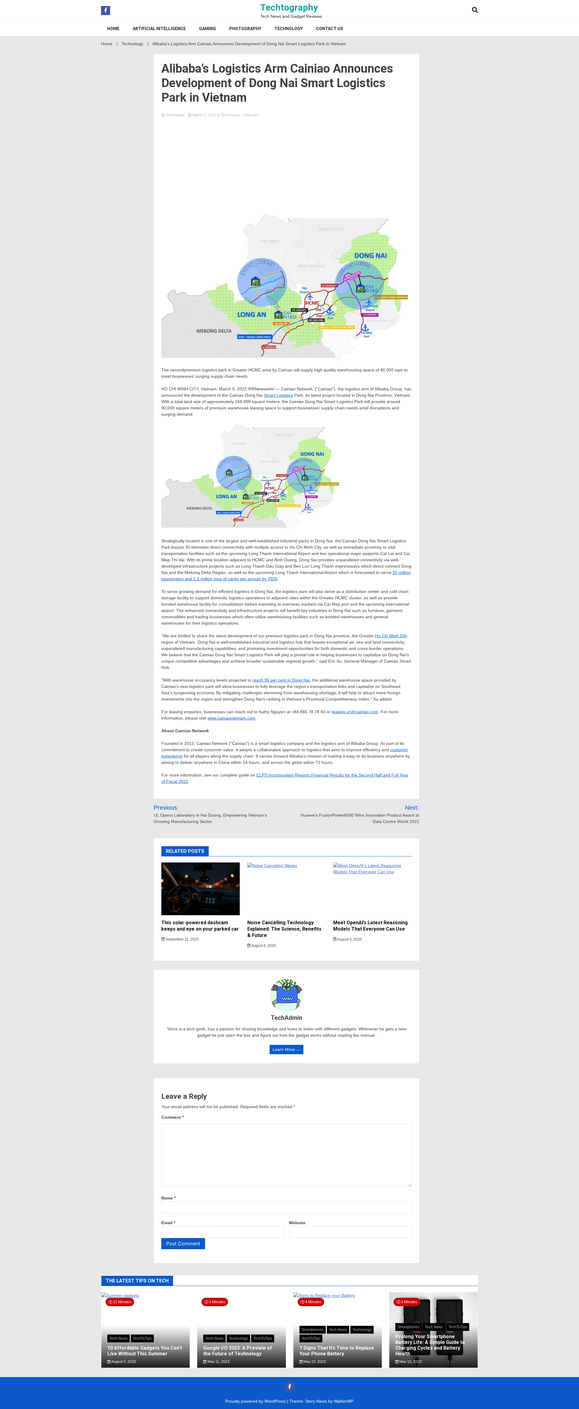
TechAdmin (175, 115)
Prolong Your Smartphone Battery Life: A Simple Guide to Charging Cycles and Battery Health (430, 1345)
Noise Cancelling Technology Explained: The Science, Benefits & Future (284, 929)
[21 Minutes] (145, 1295)
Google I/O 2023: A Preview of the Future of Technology (237, 1351)
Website (297, 1222)
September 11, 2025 (182, 939)
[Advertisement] (286, 164)
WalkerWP (343, 1401)
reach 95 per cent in (281, 680)
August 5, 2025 (349, 939)
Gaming (207, 28)
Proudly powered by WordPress (256, 1401)
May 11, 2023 (218, 1362)
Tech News (118, 1338)
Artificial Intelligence (159, 28)
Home (113, 28)
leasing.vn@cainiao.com (355, 711)
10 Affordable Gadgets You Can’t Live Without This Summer (144, 1351)
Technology (288, 28)
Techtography (289, 7)
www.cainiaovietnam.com (231, 718)
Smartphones (313, 1330)
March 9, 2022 (204, 115)
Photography (245, 28)
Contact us (329, 28)
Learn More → (286, 1049)
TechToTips (142, 1338)
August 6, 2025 (263, 946)
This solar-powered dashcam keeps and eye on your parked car (200, 926)
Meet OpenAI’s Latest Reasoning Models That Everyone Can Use (370, 926)
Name (168, 1198)
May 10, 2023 (314, 1362)
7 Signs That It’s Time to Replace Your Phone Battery (336, 1351)
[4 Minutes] (337, 1295)
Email (168, 1222)
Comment (172, 1117)
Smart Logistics (278, 395)
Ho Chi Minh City (391, 635)
